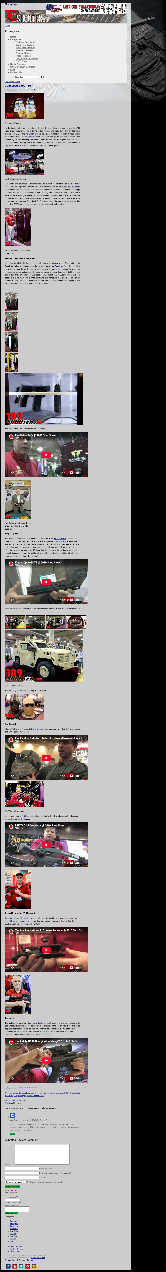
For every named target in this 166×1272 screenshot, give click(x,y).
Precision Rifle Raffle (71, 187)
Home (13, 37)
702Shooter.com (38, 1258)
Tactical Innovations (28, 918)
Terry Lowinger (20, 1096)
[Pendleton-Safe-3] (11, 331)
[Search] (42, 77)
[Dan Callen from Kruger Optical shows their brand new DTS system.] (18, 518)
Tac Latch (42, 1023)
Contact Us (16, 72)
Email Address (10, 1197)
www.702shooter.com (35, 1096)
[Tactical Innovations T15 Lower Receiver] (18, 908)
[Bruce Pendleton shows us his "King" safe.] (18, 246)
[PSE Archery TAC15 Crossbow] (24, 806)
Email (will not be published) (55, 1173)
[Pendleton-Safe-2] (11, 311)
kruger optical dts (14, 1093)
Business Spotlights (25, 42)
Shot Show (33, 134)
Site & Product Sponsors (22, 67)
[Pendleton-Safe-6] (11, 371)
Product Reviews (24, 53)
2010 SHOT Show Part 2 (16, 1100)
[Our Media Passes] (24, 118)
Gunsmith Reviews (24, 50)
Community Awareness (27, 59)
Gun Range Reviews (25, 48)
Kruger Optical (60, 538)
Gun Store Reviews (25, 45)
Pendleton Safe (61, 266)
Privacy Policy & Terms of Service (19, 1260)
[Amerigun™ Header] (86, 13)
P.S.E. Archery (28, 816)
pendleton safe (28, 1093)
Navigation (11, 4)
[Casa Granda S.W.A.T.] (44, 681)
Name (46, 1168)
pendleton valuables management (49, 1093)
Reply (12, 1134)
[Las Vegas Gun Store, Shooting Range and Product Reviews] (27, 22)
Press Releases (23, 56)
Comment (9, 1164)
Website (42, 1177)
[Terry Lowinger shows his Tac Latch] (18, 1013)
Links (12, 70)
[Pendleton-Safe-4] (11, 351)
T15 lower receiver (17, 921)
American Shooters (13, 1103)
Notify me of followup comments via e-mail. (44, 1182)
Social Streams (18, 64)
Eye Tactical (37, 729)
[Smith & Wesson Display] (24, 174)
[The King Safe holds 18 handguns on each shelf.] (44, 424)
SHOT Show (21, 61)
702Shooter (12, 90)
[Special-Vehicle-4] (55, 628)
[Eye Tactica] (24, 719)
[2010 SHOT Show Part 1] (15, 628)
